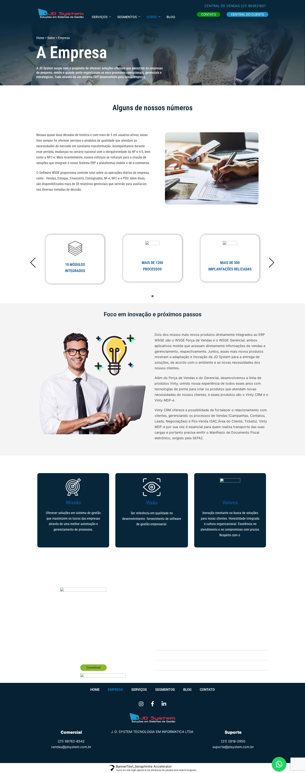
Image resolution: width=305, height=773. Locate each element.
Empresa (115, 690)
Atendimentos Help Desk (181, 665)
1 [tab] (152, 296)
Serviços (100, 17)
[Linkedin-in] (164, 704)
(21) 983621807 (253, 6)
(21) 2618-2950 (233, 741)
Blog (171, 17)
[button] (208, 14)
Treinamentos (173, 655)
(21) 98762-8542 (71, 741)
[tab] (212, 645)
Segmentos (165, 690)
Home (95, 690)
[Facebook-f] (152, 704)
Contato (207, 690)
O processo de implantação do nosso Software (198, 645)
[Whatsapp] (279, 764)
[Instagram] (141, 704)
